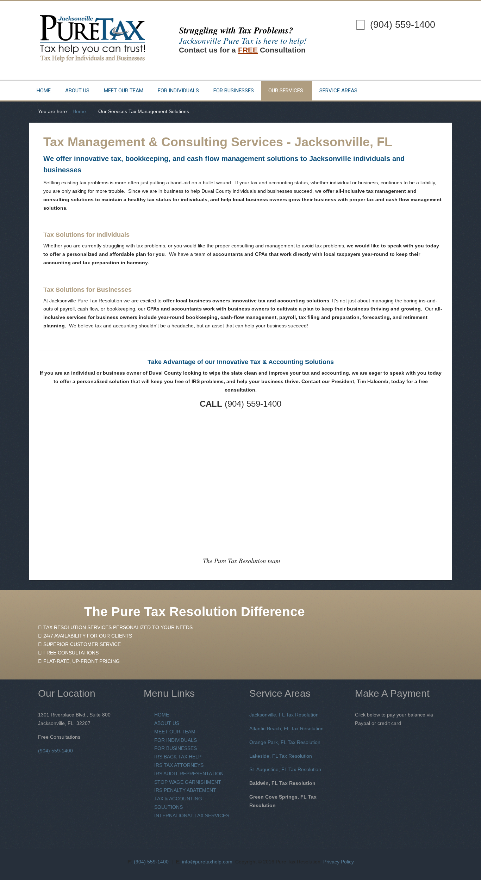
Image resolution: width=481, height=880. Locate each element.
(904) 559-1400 (402, 24)
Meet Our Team (123, 90)
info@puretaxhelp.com (207, 861)
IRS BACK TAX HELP (177, 756)
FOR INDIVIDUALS (175, 740)
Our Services (285, 90)
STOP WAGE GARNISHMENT (187, 782)
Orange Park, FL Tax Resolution (284, 742)
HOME (161, 715)
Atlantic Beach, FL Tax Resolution (286, 728)
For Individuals (178, 90)
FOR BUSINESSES (175, 748)
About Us (77, 90)
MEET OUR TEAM (174, 731)
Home (44, 90)
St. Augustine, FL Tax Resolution (285, 769)
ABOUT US (166, 723)
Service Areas (338, 90)
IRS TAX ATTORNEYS (179, 765)
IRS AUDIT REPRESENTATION (189, 773)
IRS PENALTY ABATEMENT (185, 790)
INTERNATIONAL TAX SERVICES (191, 815)
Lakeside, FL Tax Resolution (280, 756)
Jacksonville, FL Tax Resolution (284, 715)
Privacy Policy (338, 861)
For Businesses (233, 90)
